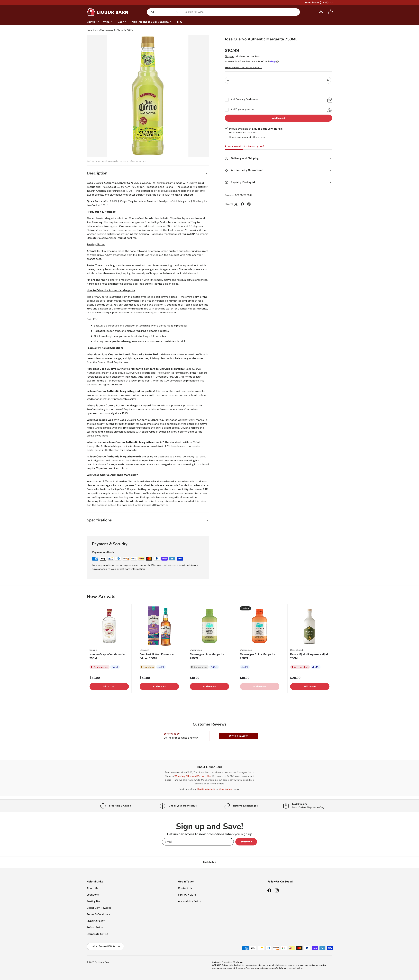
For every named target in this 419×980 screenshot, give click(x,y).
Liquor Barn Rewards (99, 907)
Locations (93, 894)
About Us (92, 888)
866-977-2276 (187, 894)
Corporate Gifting (97, 934)
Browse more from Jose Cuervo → (243, 67)
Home (89, 30)
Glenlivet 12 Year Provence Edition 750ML (157, 656)
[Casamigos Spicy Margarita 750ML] (259, 626)
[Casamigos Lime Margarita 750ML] (209, 626)
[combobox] (223, 12)
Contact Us (185, 888)
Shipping (229, 56)
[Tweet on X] (236, 204)
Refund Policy (95, 927)
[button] (330, 11)
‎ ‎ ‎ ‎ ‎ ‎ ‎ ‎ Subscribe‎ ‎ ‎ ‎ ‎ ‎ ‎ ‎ (246, 841)
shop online (225, 789)
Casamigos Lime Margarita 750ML (207, 656)
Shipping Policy (96, 921)
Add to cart (278, 118)
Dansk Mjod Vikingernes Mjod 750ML (309, 656)
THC (179, 22)
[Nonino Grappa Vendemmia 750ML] (109, 626)
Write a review (238, 736)
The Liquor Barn (102, 962)
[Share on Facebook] (242, 204)
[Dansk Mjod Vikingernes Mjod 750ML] (309, 626)
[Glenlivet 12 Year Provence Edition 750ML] (159, 626)
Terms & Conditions (98, 914)
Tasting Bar (93, 901)
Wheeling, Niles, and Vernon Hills (192, 776)
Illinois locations (206, 789)
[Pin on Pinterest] (249, 204)
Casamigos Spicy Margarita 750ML (257, 656)
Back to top (209, 862)
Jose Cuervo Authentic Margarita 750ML (114, 30)
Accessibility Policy (189, 901)
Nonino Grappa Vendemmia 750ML (107, 656)
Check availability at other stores (247, 137)
